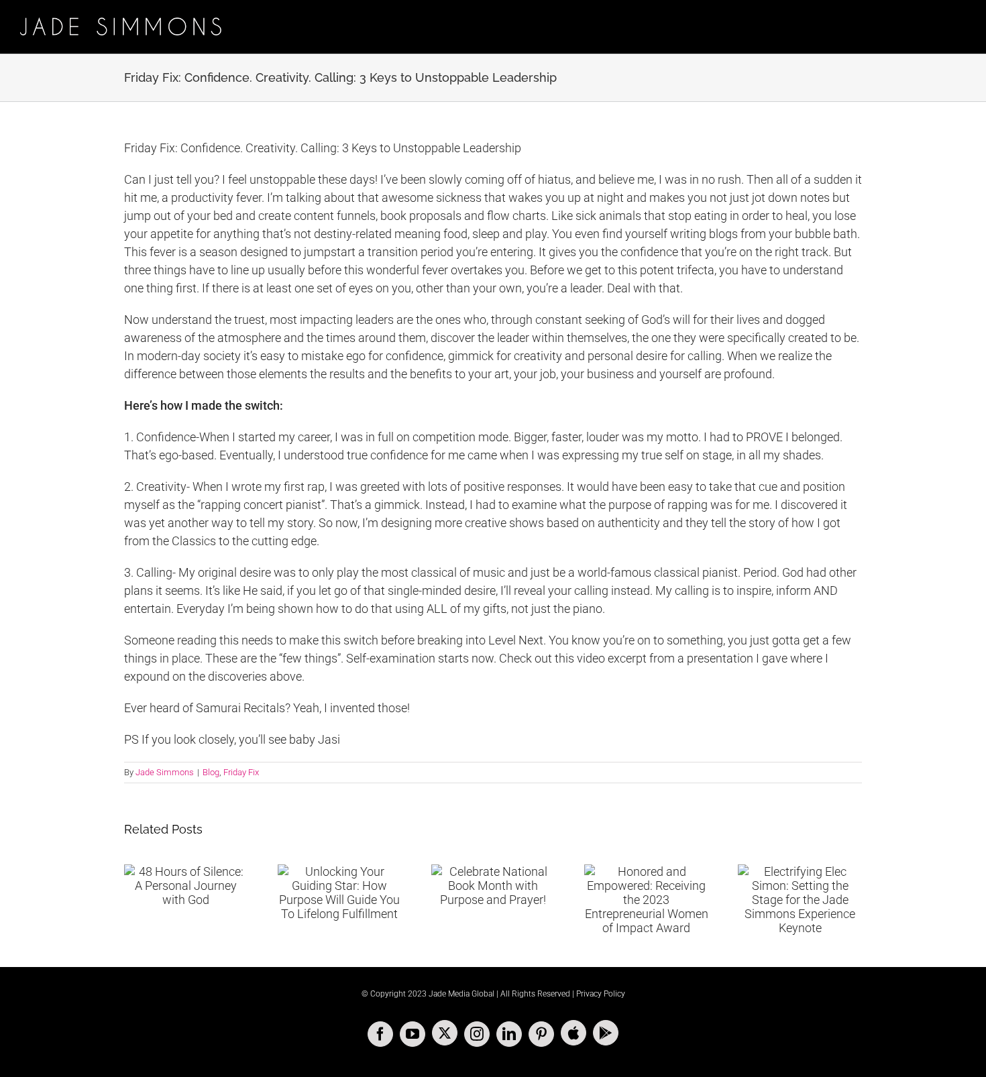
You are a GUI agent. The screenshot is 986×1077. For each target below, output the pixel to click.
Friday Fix (241, 772)
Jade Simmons (164, 772)
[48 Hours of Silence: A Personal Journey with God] (186, 885)
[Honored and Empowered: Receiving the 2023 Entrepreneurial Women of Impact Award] (646, 899)
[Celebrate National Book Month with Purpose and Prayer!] (493, 885)
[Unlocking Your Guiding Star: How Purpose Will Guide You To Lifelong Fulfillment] (340, 892)
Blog (211, 772)
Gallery (816, 868)
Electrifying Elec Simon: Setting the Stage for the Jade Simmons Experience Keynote (783, 868)
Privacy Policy (600, 994)
